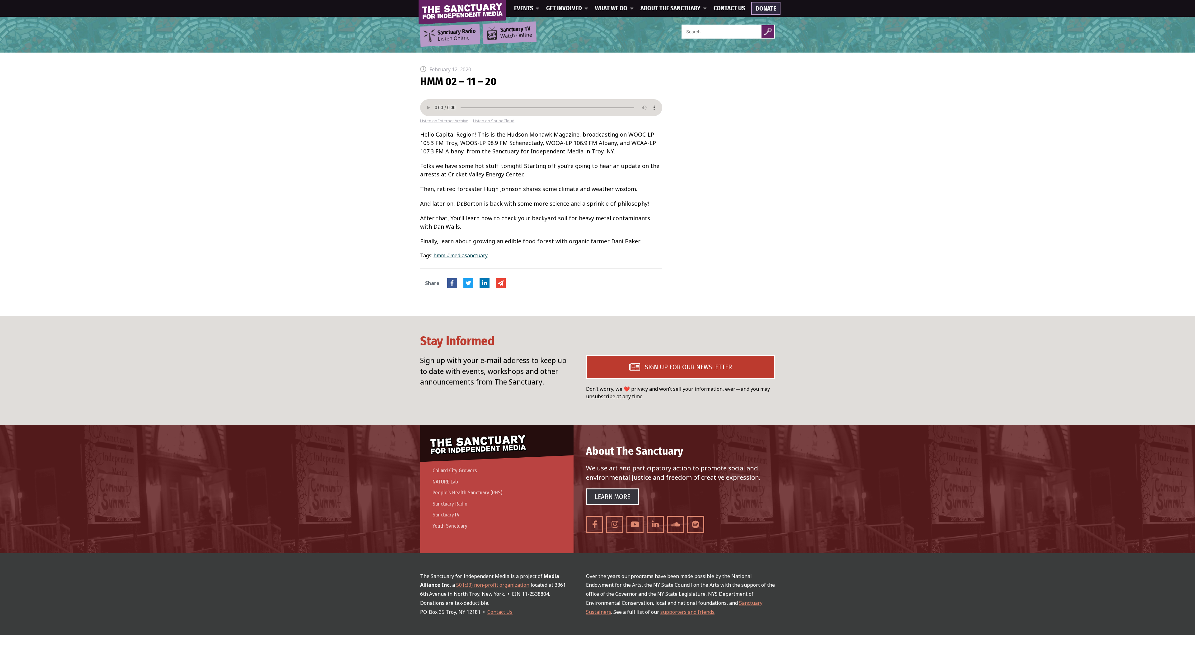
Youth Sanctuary (450, 526)
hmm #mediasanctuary (460, 255)
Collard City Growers (455, 470)
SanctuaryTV (446, 514)
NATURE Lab (445, 481)
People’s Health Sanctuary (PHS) (467, 492)
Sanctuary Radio (450, 504)
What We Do (611, 8)
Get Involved (564, 8)
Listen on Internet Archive (444, 121)
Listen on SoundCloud (493, 121)
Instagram (614, 524)
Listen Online (456, 35)
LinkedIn (485, 283)
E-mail (501, 283)
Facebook (452, 283)
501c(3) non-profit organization (492, 584)
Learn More (612, 496)
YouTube (635, 524)
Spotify (695, 524)
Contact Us (729, 8)
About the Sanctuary (670, 8)
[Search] (768, 32)
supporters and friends (687, 612)
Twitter (468, 283)
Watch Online (516, 33)
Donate (766, 9)
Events (523, 8)
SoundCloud (675, 524)
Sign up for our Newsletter (688, 367)
